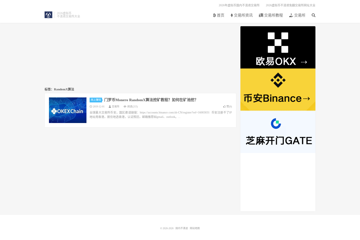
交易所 (299, 15)
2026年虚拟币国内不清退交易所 (239, 5)
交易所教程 (273, 15)
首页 (220, 15)
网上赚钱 (96, 99)
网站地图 (195, 228)
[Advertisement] (140, 55)
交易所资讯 (243, 15)
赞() (229, 106)
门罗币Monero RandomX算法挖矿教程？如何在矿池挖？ (151, 100)
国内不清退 (48, 14)
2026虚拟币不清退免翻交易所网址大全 (290, 5)
